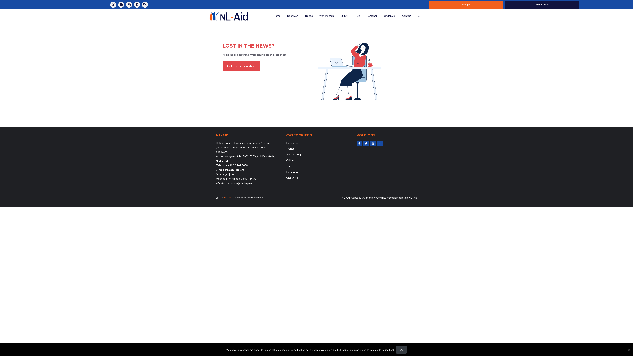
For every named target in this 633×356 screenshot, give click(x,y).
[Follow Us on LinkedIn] (380, 143)
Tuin (357, 15)
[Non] (629, 349)
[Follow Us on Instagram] (373, 143)
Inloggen (466, 4)
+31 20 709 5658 (238, 165)
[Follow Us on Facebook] (359, 143)
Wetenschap (326, 15)
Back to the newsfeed (241, 66)
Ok (401, 349)
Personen (371, 15)
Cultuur (344, 15)
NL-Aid (227, 197)
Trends (309, 15)
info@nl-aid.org (234, 169)
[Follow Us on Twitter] (366, 143)
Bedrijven (292, 15)
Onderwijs (390, 15)
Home (277, 15)
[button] (419, 16)
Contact (406, 15)
